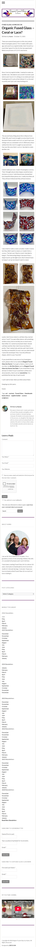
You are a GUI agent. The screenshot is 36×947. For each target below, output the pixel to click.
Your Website (6, 469)
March (4, 623)
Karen (11, 36)
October (4, 638)
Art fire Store (14, 366)
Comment (5, 439)
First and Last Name (8, 867)
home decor (6, 395)
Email (4, 847)
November (5, 636)
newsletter (23, 373)
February (5, 625)
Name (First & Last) (8, 834)
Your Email (5, 463)
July (3, 645)
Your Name (5, 457)
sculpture (5, 398)
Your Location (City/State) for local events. (15, 841)
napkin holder (16, 395)
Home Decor (17, 24)
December (5, 634)
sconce (24, 395)
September (5, 640)
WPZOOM (12, 945)
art (7, 393)
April (3, 621)
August (4, 643)
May (3, 619)
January (4, 628)
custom (11, 393)
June (3, 647)
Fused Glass (6, 24)
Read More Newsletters (9, 820)
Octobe (4, 737)
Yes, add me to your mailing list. (13, 500)
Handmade (28, 393)
